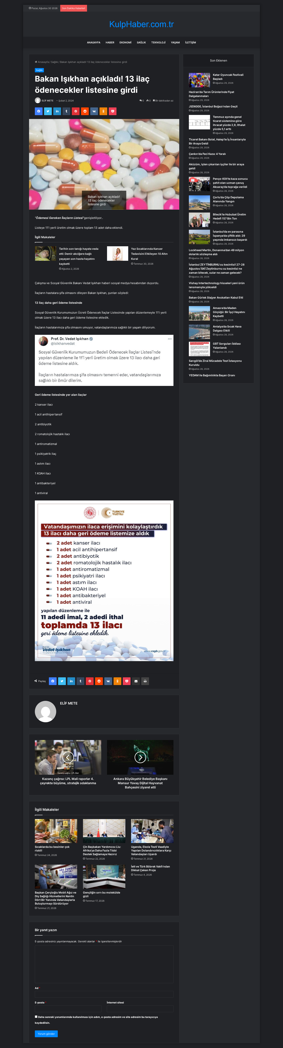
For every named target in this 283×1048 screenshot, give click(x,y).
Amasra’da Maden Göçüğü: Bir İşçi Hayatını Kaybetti (229, 312)
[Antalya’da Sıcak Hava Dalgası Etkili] (199, 332)
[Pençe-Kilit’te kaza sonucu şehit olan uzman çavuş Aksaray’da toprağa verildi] (199, 184)
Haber (110, 42)
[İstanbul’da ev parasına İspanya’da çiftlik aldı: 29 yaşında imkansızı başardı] (199, 237)
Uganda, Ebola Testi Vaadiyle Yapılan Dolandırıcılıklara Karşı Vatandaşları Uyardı (151, 850)
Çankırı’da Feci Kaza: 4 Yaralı (207, 153)
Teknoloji (158, 42)
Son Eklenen (218, 60)
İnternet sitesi (115, 1002)
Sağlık (141, 42)
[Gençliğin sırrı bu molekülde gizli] (104, 877)
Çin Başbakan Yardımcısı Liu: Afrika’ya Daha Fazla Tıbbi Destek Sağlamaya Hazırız (102, 850)
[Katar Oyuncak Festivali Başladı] (199, 80)
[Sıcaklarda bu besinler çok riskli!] (56, 831)
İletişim (190, 42)
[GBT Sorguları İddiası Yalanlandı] (199, 349)
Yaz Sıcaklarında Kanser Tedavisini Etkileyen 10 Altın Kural (149, 253)
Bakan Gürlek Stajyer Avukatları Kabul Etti (216, 297)
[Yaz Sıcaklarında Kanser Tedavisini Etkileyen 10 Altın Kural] (117, 253)
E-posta (40, 1002)
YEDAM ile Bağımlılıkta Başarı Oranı (212, 375)
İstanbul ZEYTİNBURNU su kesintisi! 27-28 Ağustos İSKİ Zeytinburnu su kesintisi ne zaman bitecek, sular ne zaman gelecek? (216, 268)
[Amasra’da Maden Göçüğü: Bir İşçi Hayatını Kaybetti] (199, 313)
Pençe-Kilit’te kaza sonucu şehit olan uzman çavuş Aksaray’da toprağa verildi (230, 182)
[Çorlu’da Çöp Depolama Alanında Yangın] (199, 202)
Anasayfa (93, 42)
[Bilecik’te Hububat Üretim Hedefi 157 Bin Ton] (199, 220)
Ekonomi (125, 42)
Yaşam (175, 42)
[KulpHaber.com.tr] (141, 24)
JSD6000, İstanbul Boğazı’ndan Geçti (213, 106)
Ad (37, 988)
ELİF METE (47, 100)
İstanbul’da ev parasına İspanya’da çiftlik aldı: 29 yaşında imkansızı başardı (230, 235)
